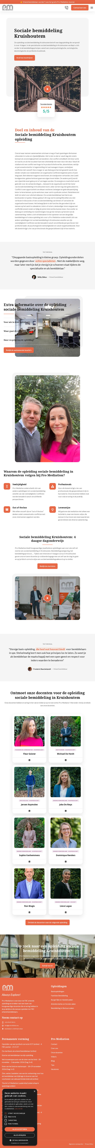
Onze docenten (57, 1052)
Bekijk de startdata (47, 566)
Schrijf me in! (47, 966)
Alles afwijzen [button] (20, 1135)
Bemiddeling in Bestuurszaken (62, 1008)
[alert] (19, 1117)
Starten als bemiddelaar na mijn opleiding (17, 1055)
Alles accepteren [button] (20, 1129)
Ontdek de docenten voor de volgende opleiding (47, 922)
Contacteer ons (79, 8)
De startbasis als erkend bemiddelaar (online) (19, 1051)
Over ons (54, 1048)
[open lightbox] (47, 598)
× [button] (34, 1091)
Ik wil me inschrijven (25, 58)
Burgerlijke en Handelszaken (62, 1000)
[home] (7, 7)
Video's (54, 1057)
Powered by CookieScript (19, 1143)
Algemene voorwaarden (76, 1144)
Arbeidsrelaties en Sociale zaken (63, 1004)
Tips (52, 1065)
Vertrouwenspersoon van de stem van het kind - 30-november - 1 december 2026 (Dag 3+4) (21, 1060)
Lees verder (19, 1109)
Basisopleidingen (57, 991)
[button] (92, 7)
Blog (53, 1061)
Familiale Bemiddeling (59, 996)
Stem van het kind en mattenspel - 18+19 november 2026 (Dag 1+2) (21, 1067)
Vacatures (55, 1069)
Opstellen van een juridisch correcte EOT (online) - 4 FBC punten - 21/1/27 (22, 1045)
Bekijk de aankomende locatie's (18, 350)
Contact (54, 1044)
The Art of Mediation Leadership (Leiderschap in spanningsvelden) (20, 1084)
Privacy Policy (89, 1144)
